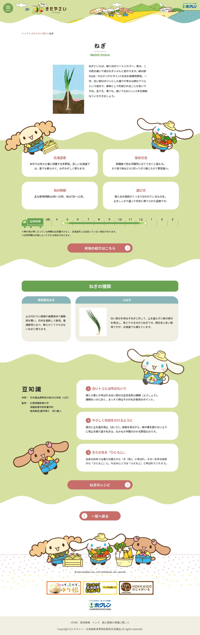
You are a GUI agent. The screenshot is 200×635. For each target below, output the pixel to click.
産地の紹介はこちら (100, 248)
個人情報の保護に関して (115, 622)
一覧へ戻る (100, 515)
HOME (74, 622)
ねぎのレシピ (100, 484)
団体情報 (85, 622)
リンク (96, 622)
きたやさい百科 (38, 33)
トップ (25, 33)
